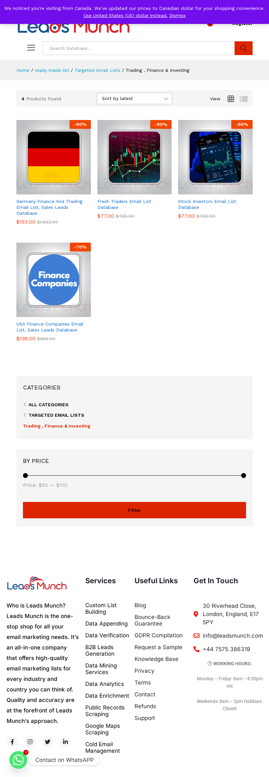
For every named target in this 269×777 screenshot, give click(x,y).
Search (244, 48)
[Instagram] (29, 741)
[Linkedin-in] (65, 741)
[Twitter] (47, 741)
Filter (134, 510)
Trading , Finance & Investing (57, 425)
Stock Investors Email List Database (207, 204)
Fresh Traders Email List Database (124, 204)
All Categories (49, 404)
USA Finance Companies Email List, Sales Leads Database (49, 326)
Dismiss (177, 15)
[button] (46, 190)
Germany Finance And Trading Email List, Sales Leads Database (49, 207)
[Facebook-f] (12, 741)
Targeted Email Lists (56, 415)
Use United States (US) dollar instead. (126, 15)
